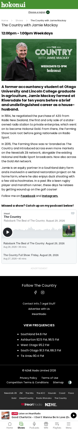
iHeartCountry (26, 398)
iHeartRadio (39, 314)
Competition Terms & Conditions (28, 382)
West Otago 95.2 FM (35, 345)
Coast (62, 393)
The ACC (40, 393)
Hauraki (52, 393)
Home (4, 20)
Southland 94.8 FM (34, 334)
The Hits (29, 393)
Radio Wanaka (44, 398)
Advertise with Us (39, 309)
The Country (60, 398)
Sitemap (58, 382)
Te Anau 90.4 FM (32, 356)
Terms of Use (49, 378)
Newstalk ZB (10, 393)
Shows (19, 20)
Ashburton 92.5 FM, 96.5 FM (40, 340)
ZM (20, 393)
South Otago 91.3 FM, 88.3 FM (41, 350)
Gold (13, 398)
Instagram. (50, 196)
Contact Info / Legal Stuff (39, 303)
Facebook (28, 196)
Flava (71, 393)
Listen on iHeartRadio (39, 415)
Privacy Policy (28, 378)
